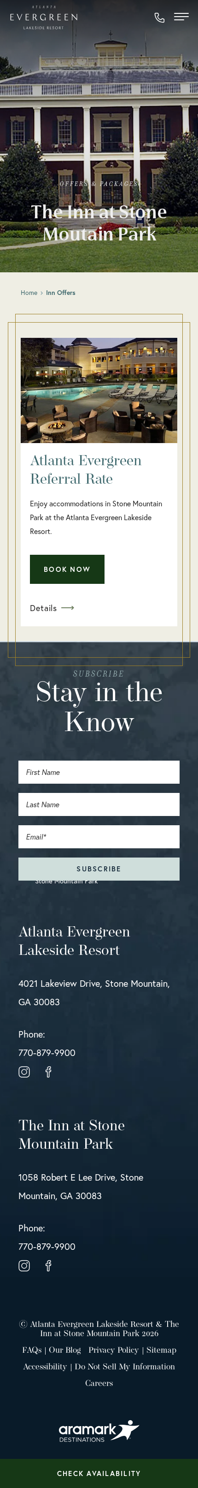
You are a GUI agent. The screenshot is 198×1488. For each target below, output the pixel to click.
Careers (99, 1384)
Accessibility (45, 1367)
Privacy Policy (113, 1351)
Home (29, 292)
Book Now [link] (67, 569)
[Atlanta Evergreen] (43, 17)
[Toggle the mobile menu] (181, 18)
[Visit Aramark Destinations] (99, 1426)
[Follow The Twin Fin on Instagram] (24, 1071)
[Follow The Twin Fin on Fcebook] (48, 1071)
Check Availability (99, 1473)
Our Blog (65, 1351)
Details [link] (43, 607)
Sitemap (161, 1351)
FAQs (31, 1351)
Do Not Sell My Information (125, 1367)
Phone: (47, 1043)
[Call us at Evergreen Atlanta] (159, 17)
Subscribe (98, 868)
